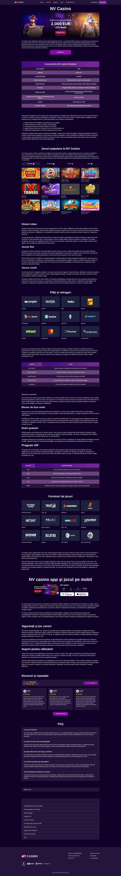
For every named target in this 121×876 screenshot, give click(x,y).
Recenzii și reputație (29, 834)
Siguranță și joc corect (30, 827)
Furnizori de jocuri (29, 820)
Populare (29, 163)
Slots (89, 163)
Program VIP (27, 816)
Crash (69, 163)
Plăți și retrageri (28, 813)
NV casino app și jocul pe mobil (32, 823)
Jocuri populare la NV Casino (32, 809)
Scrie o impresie (91, 683)
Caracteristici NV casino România (33, 806)
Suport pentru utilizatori (30, 830)
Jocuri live (49, 163)
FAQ (25, 837)
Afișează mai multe (60, 713)
